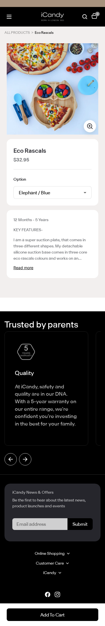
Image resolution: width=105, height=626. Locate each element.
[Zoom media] (90, 126)
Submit (80, 524)
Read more (23, 267)
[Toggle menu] (9, 17)
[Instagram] (57, 594)
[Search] (84, 16)
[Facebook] (47, 594)
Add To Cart (52, 615)
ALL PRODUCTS (17, 32)
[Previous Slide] (10, 459)
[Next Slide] (25, 459)
